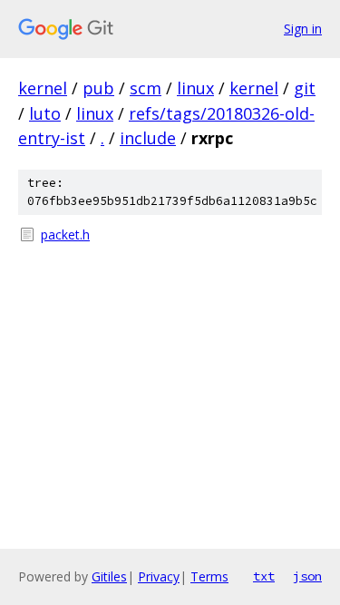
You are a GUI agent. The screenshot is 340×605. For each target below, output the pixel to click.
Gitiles (109, 576)
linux (195, 88)
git (305, 88)
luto (45, 113)
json (307, 576)
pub (98, 88)
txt (264, 576)
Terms (209, 576)
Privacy (159, 576)
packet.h (65, 234)
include (148, 138)
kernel (42, 88)
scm (145, 88)
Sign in (303, 28)
